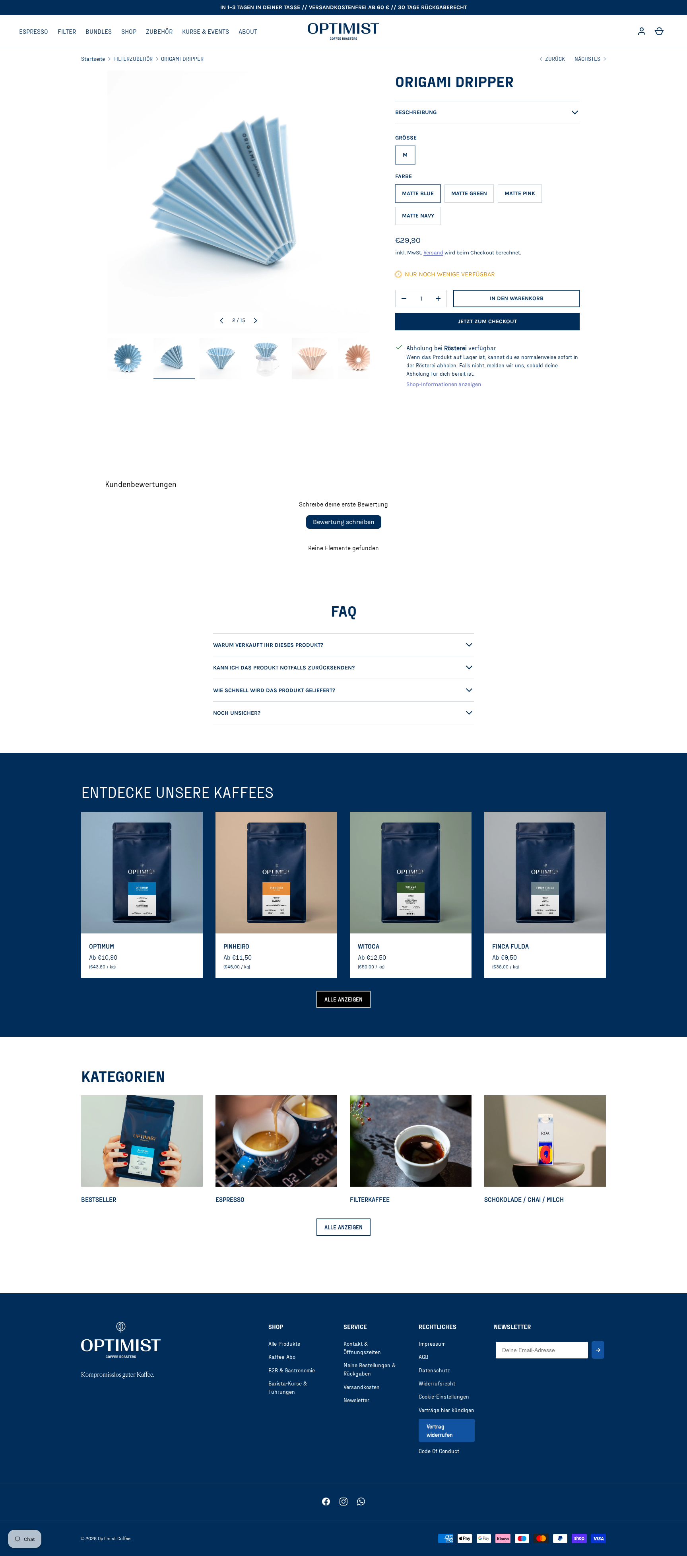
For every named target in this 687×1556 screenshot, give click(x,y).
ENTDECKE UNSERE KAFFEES (177, 791)
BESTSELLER (98, 1199)
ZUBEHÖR (159, 31)
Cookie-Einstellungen (444, 1396)
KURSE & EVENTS (205, 31)
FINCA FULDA (510, 946)
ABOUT (248, 31)
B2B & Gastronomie (291, 1370)
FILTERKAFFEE (370, 1199)
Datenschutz (434, 1370)
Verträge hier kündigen (446, 1410)
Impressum (432, 1343)
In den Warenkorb (516, 298)
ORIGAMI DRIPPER (182, 58)
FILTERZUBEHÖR (133, 58)
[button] (659, 31)
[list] (238, 202)
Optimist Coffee (114, 1538)
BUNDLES (98, 31)
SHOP (128, 31)
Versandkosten (362, 1386)
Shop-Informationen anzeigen (443, 384)
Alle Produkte (284, 1343)
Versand (433, 252)
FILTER (67, 31)
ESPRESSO (33, 31)
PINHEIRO (236, 946)
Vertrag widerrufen (440, 1430)
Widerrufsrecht (437, 1383)
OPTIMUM (101, 946)
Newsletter (356, 1400)
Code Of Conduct (439, 1450)
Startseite (93, 58)
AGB (423, 1356)
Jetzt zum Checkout (487, 321)
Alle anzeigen (343, 999)
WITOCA (368, 946)
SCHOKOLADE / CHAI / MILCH (524, 1199)
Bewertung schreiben (344, 522)
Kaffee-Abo (281, 1356)
